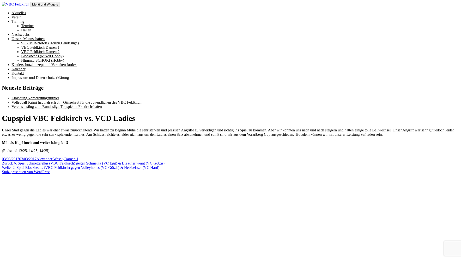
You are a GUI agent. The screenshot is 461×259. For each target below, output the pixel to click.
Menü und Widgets (45, 4)
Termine (27, 26)
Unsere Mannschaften (28, 39)
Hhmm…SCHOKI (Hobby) (42, 60)
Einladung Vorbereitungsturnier (35, 98)
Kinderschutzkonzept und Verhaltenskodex (44, 65)
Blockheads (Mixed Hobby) (42, 56)
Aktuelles (19, 13)
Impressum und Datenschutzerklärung (40, 78)
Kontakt (18, 73)
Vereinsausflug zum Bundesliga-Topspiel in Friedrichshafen (57, 107)
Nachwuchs (21, 34)
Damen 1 (71, 159)
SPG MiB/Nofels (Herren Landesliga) (50, 43)
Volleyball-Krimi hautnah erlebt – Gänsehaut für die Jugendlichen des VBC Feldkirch (76, 102)
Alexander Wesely (50, 159)
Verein (16, 17)
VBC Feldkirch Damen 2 (40, 52)
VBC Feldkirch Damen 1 (40, 47)
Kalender (18, 69)
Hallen (26, 30)
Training (18, 21)
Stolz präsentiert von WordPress (26, 172)
